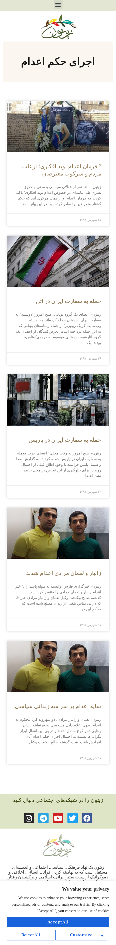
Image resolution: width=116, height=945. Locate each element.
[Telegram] (43, 818)
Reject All (30, 935)
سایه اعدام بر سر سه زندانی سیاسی (58, 706)
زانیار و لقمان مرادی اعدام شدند (63, 573)
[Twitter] (72, 818)
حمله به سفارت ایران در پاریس (65, 440)
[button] (58, 4)
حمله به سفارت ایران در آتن (68, 301)
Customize (81, 935)
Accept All (58, 922)
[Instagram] (29, 818)
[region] (58, 913)
